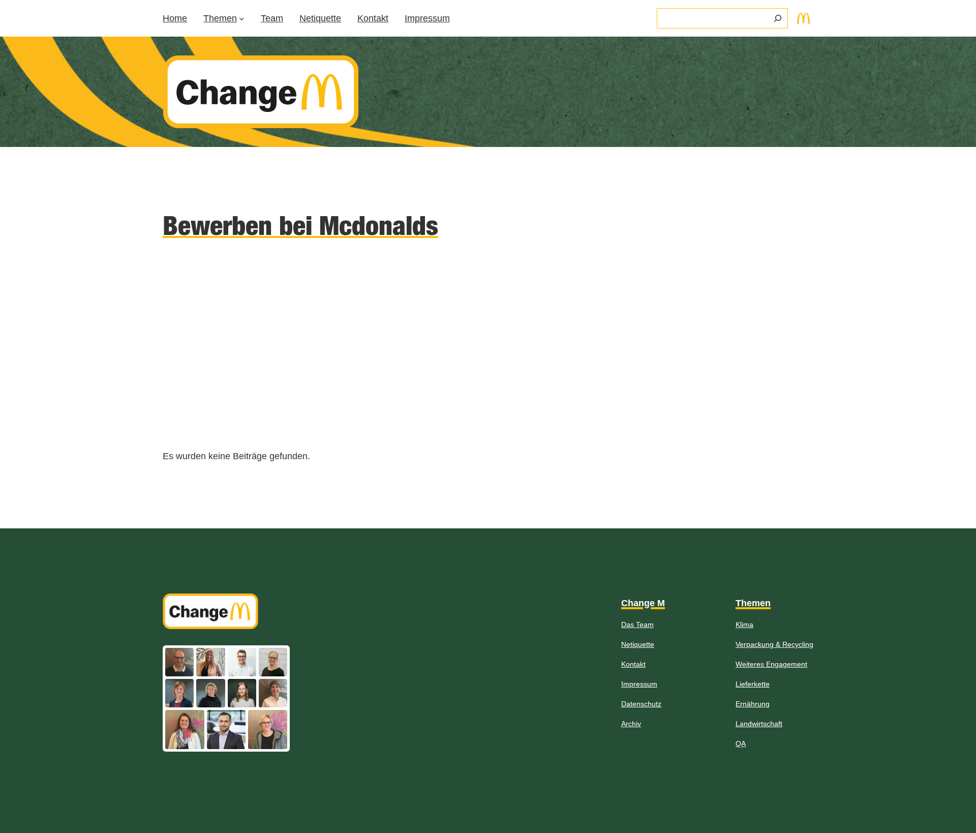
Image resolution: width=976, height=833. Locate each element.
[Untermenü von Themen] (242, 18)
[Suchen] (777, 18)
